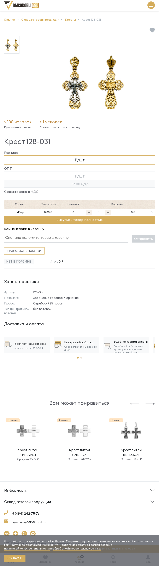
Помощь (87, 497)
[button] (134, 403)
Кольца (9, 508)
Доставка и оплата (18, 509)
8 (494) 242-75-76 (26, 513)
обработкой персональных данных (77, 548)
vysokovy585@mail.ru (29, 522)
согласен (14, 558)
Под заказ (12, 497)
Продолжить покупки (24, 250)
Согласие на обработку (99, 509)
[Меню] (151, 5)
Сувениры (88, 508)
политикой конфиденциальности (27, 548)
